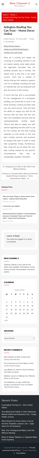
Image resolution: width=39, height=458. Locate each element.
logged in (21, 239)
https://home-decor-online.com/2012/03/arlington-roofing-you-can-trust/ (16, 49)
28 (24, 313)
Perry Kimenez (9, 363)
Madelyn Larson (10, 376)
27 (20, 313)
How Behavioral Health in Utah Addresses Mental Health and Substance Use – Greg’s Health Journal (19, 414)
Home (32, 39)
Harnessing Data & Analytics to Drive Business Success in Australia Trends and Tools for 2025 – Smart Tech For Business (19, 216)
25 (11, 313)
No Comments (10, 41)
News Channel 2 (10, 39)
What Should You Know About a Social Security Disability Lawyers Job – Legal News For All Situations (18, 423)
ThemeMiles (20, 453)
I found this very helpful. (11, 206)
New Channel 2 (20, 3)
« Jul (5, 320)
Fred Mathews (9, 382)
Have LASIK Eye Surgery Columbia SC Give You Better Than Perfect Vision (18, 384)
